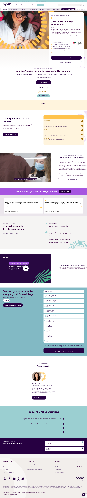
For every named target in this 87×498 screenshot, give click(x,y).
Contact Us (80, 464)
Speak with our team (72, 179)
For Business (80, 466)
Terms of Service (21, 492)
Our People (58, 469)
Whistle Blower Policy (30, 492)
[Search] (80, 5)
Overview (5, 9)
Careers (8, 492)
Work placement (23, 9)
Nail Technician (42, 91)
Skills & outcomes (13, 9)
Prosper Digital (14, 494)
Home (52, 15)
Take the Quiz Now (64, 191)
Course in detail (33, 9)
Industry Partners (59, 472)
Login (78, 461)
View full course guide (43, 82)
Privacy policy (14, 492)
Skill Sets (5, 469)
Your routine (42, 9)
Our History (58, 466)
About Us (57, 464)
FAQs (48, 9)
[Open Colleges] (80, 479)
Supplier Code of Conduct (41, 492)
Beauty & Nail (56, 15)
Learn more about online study (13, 305)
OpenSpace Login (31, 464)
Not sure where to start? (66, 62)
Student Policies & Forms (33, 466)
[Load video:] (25, 268)
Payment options (56, 9)
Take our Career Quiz (8, 472)
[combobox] (70, 5)
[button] (63, 121)
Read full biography (39, 397)
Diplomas (5, 466)
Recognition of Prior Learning (34, 469)
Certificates (6, 464)
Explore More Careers (43, 95)
